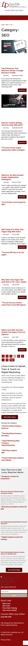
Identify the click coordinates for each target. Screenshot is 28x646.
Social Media (6, 460)
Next (12, 360)
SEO (7, 24)
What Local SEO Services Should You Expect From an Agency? (13, 332)
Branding (5, 436)
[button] (2, 17)
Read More (22, 90)
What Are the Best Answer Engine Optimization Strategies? (12, 177)
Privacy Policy (6, 640)
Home (3, 24)
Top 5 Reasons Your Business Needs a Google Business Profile (12, 70)
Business (4, 428)
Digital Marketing (8, 445)
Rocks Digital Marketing (9, 625)
